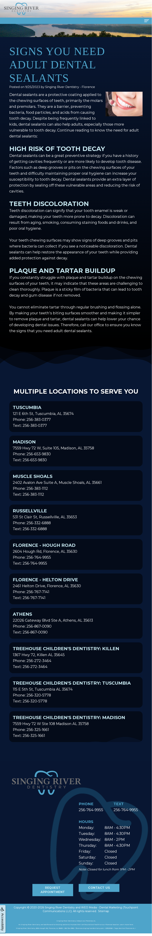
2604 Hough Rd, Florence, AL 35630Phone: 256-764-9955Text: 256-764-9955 (45, 554)
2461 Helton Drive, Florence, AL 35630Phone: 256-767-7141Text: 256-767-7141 (47, 588)
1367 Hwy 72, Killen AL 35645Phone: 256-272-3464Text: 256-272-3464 (66, 657)
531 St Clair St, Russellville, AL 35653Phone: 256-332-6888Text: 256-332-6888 (45, 519)
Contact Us (99, 888)
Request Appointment (53, 890)
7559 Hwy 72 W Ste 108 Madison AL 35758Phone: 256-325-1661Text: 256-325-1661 (69, 726)
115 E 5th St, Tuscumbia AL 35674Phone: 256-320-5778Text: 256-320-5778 (72, 691)
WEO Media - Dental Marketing (101, 907)
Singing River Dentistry (60, 907)
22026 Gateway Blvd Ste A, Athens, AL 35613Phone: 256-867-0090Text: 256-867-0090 (53, 622)
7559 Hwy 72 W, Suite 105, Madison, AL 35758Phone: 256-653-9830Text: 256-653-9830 (53, 450)
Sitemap (103, 911)
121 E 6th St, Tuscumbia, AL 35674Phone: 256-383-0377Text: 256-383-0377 (43, 416)
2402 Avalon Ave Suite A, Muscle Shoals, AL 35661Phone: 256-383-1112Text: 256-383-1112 (57, 485)
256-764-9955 (91, 810)
